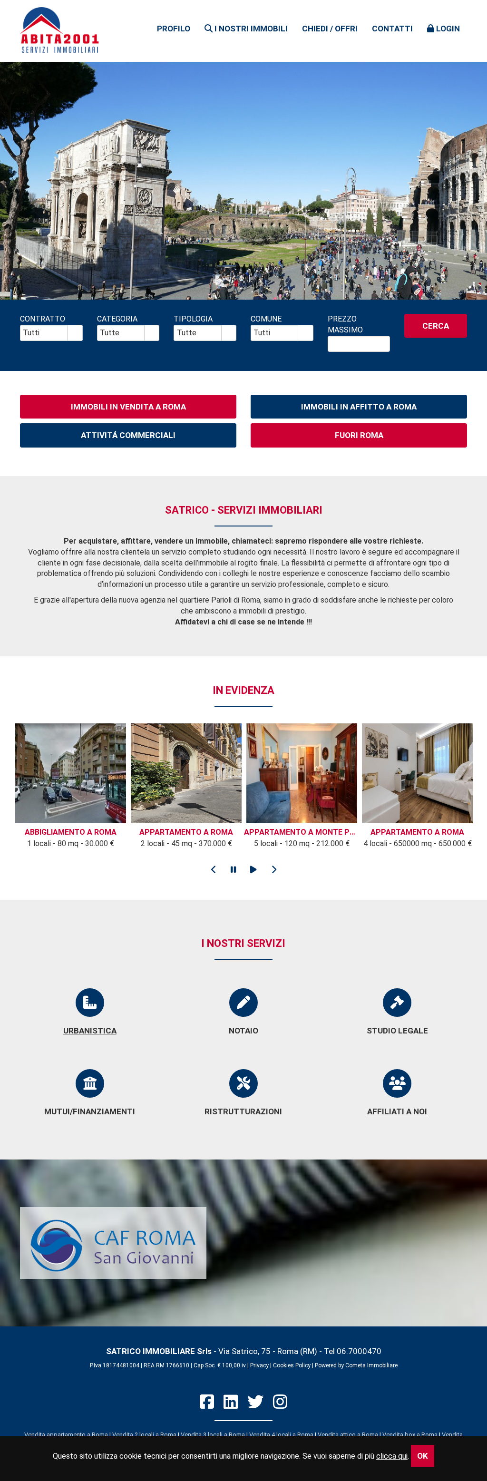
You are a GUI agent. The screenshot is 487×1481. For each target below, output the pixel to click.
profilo (173, 28)
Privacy (259, 1365)
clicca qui (392, 1456)
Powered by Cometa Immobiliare (356, 1365)
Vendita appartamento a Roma (66, 1434)
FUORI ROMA (359, 435)
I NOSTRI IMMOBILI (250, 28)
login (447, 28)
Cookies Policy (292, 1365)
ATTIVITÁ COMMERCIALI (128, 435)
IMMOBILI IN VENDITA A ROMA (128, 406)
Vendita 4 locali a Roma (281, 1434)
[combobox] (44, 333)
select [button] (74, 333)
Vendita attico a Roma (348, 1434)
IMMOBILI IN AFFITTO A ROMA (359, 406)
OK (422, 1456)
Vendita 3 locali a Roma (213, 1434)
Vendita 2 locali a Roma (144, 1434)
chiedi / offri (330, 28)
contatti (392, 28)
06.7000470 (359, 1351)
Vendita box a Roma (410, 1434)
